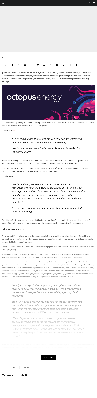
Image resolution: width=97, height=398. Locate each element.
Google (15, 50)
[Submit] (44, 65)
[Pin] (25, 65)
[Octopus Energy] (48, 120)
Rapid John (6, 50)
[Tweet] (19, 65)
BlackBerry (25, 50)
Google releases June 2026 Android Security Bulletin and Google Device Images (28, 383)
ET (14, 130)
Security (15, 367)
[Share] (12, 65)
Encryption (26, 367)
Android (34, 50)
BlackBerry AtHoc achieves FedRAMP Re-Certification (76, 382)
